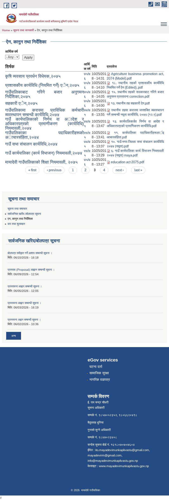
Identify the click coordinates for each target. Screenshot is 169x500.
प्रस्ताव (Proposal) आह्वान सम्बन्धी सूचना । (31, 269)
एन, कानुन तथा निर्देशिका (20, 218)
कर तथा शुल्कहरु (16, 223)
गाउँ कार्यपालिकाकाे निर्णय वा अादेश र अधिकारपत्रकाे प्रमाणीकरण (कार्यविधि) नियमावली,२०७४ (44, 123)
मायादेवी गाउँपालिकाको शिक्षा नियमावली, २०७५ (41, 162)
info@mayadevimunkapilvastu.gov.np (113, 460)
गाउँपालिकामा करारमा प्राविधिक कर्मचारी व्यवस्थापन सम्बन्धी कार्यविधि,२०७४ (44, 112)
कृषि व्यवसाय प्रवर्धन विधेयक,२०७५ (33, 76)
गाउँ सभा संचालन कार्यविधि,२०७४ (31, 144)
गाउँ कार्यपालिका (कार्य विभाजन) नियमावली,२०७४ (43, 153)
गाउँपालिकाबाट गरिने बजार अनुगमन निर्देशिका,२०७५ (44, 94)
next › (120, 170)
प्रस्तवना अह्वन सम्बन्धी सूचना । (24, 319)
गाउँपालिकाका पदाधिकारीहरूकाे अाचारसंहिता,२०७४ (44, 135)
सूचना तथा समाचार (17, 208)
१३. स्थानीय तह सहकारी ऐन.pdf (130, 103)
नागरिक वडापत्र (99, 380)
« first (32, 170)
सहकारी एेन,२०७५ (21, 103)
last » (138, 170)
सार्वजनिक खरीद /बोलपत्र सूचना (24, 213)
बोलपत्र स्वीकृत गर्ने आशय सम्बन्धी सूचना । (30, 253)
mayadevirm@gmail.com (105, 455)
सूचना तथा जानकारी (23, 30)
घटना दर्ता (95, 367)
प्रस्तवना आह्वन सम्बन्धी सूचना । (24, 303)
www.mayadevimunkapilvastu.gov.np (124, 466)
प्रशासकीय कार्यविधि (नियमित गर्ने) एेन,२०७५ (42, 85)
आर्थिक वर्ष (11, 51)
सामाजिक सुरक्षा (99, 373)
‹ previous (54, 170)
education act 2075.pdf (127, 162)
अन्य (13, 335)
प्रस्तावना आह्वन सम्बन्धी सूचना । (25, 286)
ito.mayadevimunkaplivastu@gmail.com (122, 450)
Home (6, 30)
